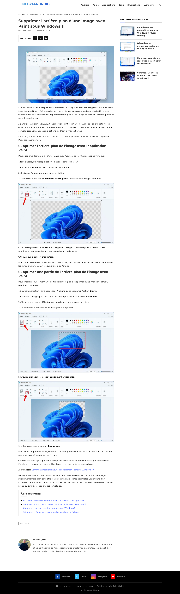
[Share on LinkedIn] (46, 38)
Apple (96, 5)
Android (85, 5)
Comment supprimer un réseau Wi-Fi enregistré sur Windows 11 (54, 504)
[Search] (160, 5)
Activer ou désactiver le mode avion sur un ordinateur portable (53, 500)
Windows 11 (24, 523)
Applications (108, 5)
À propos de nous (84, 586)
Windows (149, 5)
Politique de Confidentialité (110, 586)
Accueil (21, 14)
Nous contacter (63, 586)
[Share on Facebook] (35, 38)
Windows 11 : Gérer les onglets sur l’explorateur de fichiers (51, 512)
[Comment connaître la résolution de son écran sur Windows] (127, 62)
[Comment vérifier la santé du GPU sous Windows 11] (127, 76)
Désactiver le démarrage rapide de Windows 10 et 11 (148, 46)
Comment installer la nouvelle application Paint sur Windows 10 (62, 470)
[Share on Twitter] (40, 38)
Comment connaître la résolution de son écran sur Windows (149, 61)
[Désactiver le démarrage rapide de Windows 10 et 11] (127, 47)
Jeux (121, 5)
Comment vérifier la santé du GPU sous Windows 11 (147, 75)
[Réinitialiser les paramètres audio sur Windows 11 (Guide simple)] (127, 31)
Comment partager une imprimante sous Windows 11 (49, 508)
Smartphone (133, 5)
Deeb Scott (26, 31)
